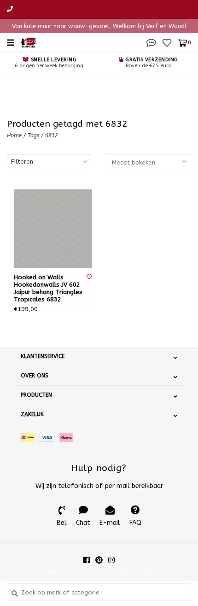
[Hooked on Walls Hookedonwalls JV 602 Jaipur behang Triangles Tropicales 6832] (53, 228)
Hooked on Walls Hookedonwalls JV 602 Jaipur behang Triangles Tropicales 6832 (48, 288)
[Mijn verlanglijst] (167, 42)
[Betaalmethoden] (30, 437)
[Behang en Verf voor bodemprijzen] (28, 42)
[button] (151, 42)
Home (14, 135)
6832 (51, 135)
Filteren (22, 161)
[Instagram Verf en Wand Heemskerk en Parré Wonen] (111, 560)
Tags (33, 135)
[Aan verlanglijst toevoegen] (89, 277)
